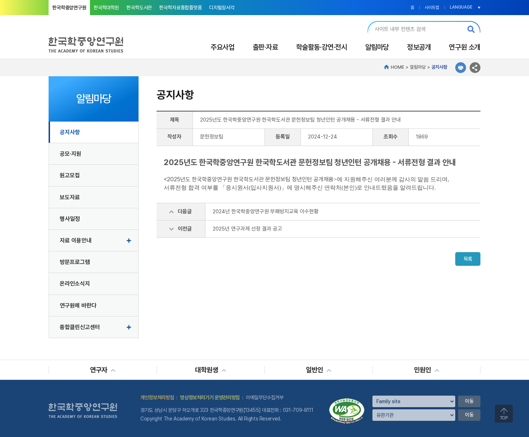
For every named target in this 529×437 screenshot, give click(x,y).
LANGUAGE (461, 7)
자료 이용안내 (75, 240)
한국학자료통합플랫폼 (180, 7)
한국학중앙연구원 (69, 7)
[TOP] (504, 414)
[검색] (471, 29)
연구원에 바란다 (78, 305)
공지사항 (70, 132)
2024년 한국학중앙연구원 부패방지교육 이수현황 (265, 211)
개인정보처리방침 (157, 397)
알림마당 (377, 47)
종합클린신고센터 (80, 327)
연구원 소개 (464, 47)
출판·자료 (265, 47)
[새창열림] (346, 401)
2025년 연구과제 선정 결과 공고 (247, 229)
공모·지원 (70, 153)
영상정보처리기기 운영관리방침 (210, 397)
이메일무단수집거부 (265, 397)
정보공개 (419, 47)
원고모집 (70, 175)
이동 (469, 401)
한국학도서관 (139, 7)
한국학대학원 (106, 7)
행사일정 (70, 218)
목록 (468, 259)
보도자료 (70, 197)
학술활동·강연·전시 (321, 47)
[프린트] (460, 67)
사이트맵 (432, 7)
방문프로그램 (75, 262)
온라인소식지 (75, 283)
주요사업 (222, 47)
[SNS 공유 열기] (475, 67)
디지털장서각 (222, 7)
